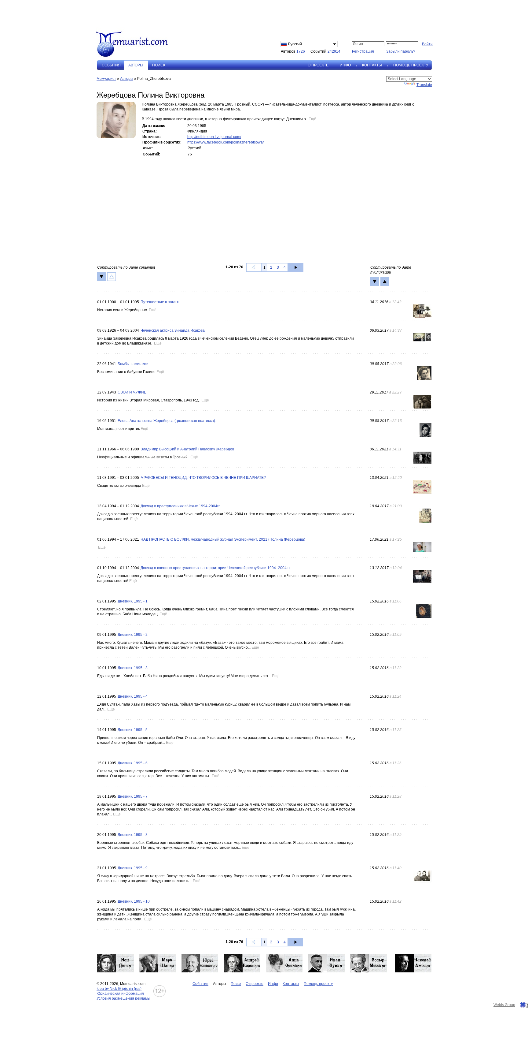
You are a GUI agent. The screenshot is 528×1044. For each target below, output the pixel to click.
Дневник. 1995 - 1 (133, 601)
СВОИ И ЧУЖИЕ (132, 392)
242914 (334, 51)
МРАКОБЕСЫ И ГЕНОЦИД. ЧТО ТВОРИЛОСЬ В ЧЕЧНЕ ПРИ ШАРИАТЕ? (203, 477)
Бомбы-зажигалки (133, 364)
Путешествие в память (160, 302)
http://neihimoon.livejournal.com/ (214, 137)
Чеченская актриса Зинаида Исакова (173, 330)
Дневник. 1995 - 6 (133, 763)
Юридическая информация (120, 993)
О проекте (318, 65)
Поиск (158, 65)
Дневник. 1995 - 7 (133, 796)
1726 (300, 51)
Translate (424, 85)
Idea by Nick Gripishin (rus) (119, 988)
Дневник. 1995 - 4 (133, 696)
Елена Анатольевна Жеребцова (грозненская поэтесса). (167, 421)
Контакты (372, 65)
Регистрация (363, 51)
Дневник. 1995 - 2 (133, 634)
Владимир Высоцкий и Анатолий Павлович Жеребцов (187, 449)
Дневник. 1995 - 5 (133, 730)
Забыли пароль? (400, 51)
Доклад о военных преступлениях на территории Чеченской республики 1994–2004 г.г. (216, 568)
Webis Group (504, 1005)
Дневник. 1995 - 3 (133, 668)
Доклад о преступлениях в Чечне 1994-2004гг (180, 506)
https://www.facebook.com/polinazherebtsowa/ (225, 142)
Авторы (126, 78)
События (111, 65)
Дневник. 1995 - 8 (133, 835)
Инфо (345, 65)
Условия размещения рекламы (123, 998)
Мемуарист (106, 78)
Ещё (312, 119)
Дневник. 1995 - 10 (134, 901)
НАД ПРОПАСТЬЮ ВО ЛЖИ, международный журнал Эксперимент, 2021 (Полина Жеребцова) (223, 539)
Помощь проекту (410, 65)
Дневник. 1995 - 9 (133, 868)
